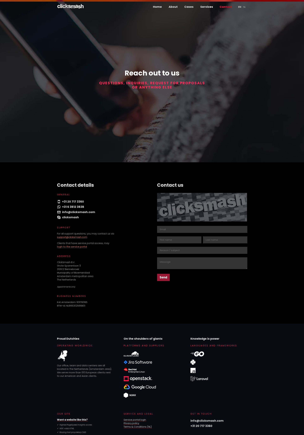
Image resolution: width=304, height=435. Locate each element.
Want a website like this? (72, 419)
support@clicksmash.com (72, 237)
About (173, 7)
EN (239, 7)
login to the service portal (72, 246)
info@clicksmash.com (78, 212)
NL (244, 7)
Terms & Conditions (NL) (138, 426)
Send (163, 277)
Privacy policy (131, 423)
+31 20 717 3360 (73, 202)
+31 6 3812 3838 (73, 207)
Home (157, 7)
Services (206, 7)
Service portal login (135, 419)
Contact (226, 7)
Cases (188, 7)
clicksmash (70, 217)
